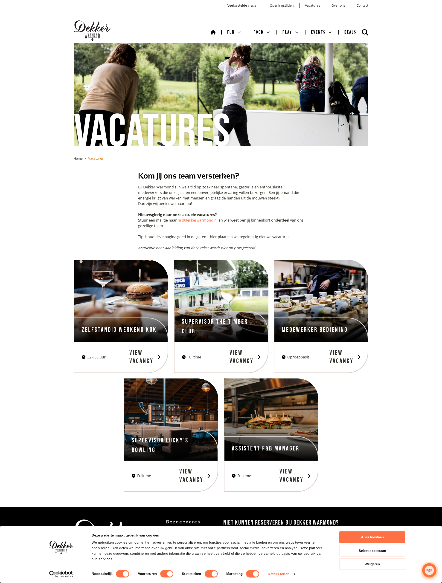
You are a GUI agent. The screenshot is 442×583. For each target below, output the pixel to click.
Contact (362, 5)
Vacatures (312, 5)
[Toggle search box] (365, 32)
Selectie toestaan (372, 551)
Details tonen (278, 574)
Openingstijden (282, 5)
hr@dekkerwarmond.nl (198, 220)
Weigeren (372, 564)
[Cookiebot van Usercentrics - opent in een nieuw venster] (61, 574)
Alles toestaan (372, 537)
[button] (429, 570)
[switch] (166, 573)
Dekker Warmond (92, 30)
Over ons (338, 5)
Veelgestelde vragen (243, 5)
